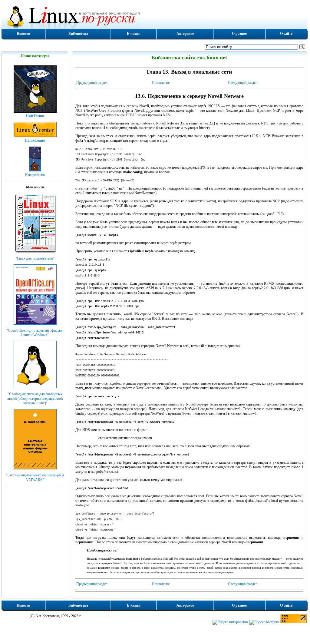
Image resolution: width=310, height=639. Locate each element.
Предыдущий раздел (91, 83)
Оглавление (161, 83)
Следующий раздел (242, 83)
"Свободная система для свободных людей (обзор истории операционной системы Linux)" (35, 398)
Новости (23, 33)
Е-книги (133, 33)
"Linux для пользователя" (34, 258)
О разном (239, 33)
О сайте (286, 33)
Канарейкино (35, 175)
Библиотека (78, 33)
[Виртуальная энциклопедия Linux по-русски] (154, 16)
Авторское (185, 33)
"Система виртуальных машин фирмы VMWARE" (35, 477)
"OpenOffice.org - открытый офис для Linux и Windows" (35, 332)
